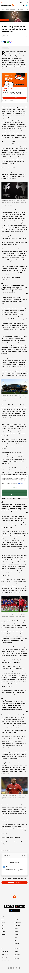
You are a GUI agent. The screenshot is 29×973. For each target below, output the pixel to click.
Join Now (16, 919)
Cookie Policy (4, 957)
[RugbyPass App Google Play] (20, 906)
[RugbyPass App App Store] (9, 906)
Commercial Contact (17, 954)
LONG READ (4, 20)
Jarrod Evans (5, 695)
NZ (15, 940)
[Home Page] (7, 5)
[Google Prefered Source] (14, 911)
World (15, 937)
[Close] (26, 476)
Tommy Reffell (9, 741)
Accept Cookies (14, 494)
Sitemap (3, 934)
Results (3, 925)
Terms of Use (4, 954)
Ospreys (6, 200)
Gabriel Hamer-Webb (14, 555)
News (2, 9)
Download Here (14, 98)
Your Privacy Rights (14, 487)
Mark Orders (7, 36)
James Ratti (20, 743)
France (23, 525)
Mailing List (17, 925)
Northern (16, 931)
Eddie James (16, 627)
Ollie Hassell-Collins (15, 568)
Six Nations (5, 48)
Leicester (4, 559)
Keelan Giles (8, 717)
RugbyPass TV (21, 9)
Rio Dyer (17, 717)
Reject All (14, 491)
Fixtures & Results (10, 9)
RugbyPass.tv (17, 922)
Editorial (16, 958)
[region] (14, 486)
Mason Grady (21, 647)
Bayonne (12, 564)
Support (16, 951)
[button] (27, 9)
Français (16, 943)
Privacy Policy (4, 951)
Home (2, 919)
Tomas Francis (20, 504)
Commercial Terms (6, 960)
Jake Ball (17, 741)
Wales (3, 446)
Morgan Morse (21, 736)
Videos (3, 931)
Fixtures (3, 922)
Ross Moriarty (10, 743)
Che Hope (11, 736)
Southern (16, 934)
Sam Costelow (15, 668)
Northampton (5, 681)
